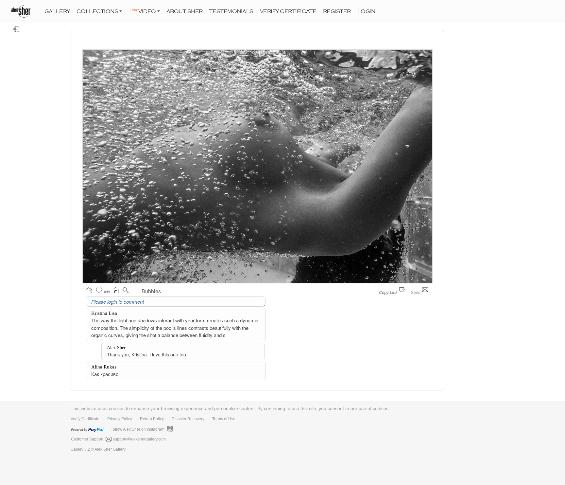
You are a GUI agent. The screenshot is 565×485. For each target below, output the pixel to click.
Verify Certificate (85, 419)
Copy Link (388, 292)
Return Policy (152, 419)
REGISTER (337, 11)
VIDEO (143, 11)
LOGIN (366, 11)
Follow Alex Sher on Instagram (137, 429)
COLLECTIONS (97, 11)
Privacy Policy (119, 419)
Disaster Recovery (188, 419)
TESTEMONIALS (231, 11)
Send (416, 292)
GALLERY (57, 11)
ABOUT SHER (184, 11)
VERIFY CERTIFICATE (288, 11)
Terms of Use (223, 419)
